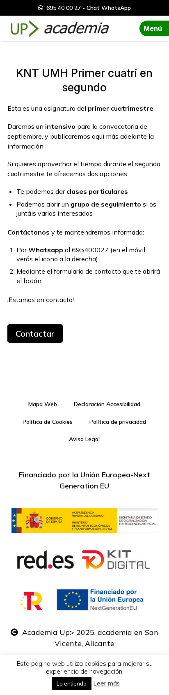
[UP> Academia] (58, 28)
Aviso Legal (84, 439)
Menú (153, 28)
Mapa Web (42, 404)
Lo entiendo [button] (72, 683)
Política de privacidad (117, 421)
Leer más (106, 683)
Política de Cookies (48, 421)
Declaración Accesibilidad (107, 404)
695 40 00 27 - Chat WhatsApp (87, 8)
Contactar (35, 333)
